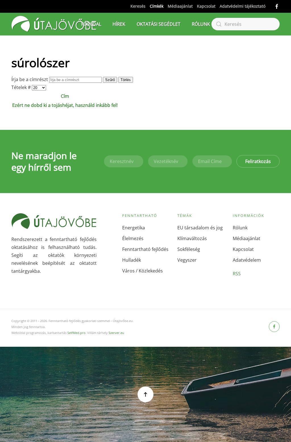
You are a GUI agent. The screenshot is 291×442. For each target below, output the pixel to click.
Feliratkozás (258, 161)
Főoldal (91, 24)
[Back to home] (54, 24)
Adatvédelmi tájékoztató (242, 6)
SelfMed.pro (76, 333)
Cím (65, 96)
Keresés (138, 6)
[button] (145, 394)
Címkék (156, 6)
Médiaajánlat (180, 6)
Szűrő (110, 80)
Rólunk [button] (201, 24)
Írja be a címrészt (30, 79)
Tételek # (21, 87)
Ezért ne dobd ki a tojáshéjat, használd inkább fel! (65, 105)
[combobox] (245, 24)
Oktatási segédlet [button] (158, 24)
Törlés (125, 80)
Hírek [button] (119, 24)
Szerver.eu (116, 333)
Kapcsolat (206, 6)
